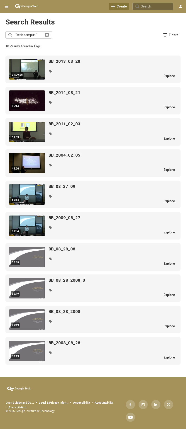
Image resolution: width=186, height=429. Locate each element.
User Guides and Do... (19, 402)
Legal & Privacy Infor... (53, 402)
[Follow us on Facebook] (130, 404)
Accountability (104, 402)
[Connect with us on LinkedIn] (155, 404)
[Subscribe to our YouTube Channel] (130, 417)
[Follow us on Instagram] (143, 404)
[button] (50, 71)
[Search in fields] (47, 35)
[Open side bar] (6, 6)
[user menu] (180, 6)
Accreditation (17, 407)
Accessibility (81, 402)
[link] (119, 6)
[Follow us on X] (168, 404)
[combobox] (28, 35)
